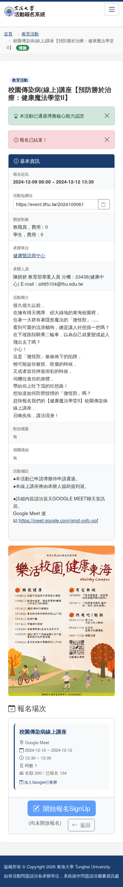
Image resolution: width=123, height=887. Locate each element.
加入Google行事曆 (40, 782)
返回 (85, 825)
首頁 (8, 33)
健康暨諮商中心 (29, 255)
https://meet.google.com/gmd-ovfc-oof (58, 520)
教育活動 (30, 33)
